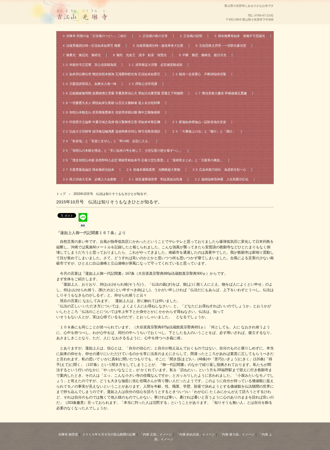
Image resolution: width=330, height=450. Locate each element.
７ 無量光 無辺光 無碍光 (81, 55)
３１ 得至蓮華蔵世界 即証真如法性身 (155, 179)
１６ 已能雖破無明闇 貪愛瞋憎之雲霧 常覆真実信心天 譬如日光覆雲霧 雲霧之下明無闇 (122, 93)
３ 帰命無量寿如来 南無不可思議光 (239, 36)
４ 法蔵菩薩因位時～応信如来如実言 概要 (91, 45)
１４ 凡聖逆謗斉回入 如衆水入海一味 (89, 84)
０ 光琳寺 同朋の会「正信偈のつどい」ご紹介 (94, 36)
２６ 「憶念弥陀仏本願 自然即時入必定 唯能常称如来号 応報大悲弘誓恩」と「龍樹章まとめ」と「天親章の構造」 (142, 160)
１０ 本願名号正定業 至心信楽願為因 (89, 64)
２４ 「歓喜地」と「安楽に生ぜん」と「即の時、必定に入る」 (106, 141)
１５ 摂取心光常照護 (142, 84)
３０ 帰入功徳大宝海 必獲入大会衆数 (89, 179)
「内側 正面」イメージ (156, 434)
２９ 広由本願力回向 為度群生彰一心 (219, 169)
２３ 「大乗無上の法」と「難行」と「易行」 (204, 131)
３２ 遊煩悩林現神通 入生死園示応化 (221, 179)
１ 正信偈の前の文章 (153, 36)
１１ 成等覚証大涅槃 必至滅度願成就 (155, 64)
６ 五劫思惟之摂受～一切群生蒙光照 (220, 45)
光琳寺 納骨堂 (68, 434)
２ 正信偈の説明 (190, 36)
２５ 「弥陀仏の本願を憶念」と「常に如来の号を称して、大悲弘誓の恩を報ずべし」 (122, 150)
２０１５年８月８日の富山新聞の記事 (109, 434)
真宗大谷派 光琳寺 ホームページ (83, 25)
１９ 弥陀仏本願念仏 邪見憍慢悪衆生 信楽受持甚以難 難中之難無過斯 (111, 112)
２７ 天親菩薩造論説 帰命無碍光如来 (88, 169)
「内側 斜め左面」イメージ (195, 434)
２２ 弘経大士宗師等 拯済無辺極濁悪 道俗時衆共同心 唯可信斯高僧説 (111, 131)
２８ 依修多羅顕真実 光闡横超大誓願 (153, 169)
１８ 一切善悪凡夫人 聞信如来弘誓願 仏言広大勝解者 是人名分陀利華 (111, 103)
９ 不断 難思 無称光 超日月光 (202, 55)
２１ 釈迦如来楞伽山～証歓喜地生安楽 (199, 122)
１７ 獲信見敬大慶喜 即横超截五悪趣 (221, 93)
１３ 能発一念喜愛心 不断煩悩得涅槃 (199, 74)
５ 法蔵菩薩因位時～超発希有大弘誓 (157, 45)
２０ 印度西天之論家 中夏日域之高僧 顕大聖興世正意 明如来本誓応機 (111, 122)
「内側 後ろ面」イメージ (236, 434)
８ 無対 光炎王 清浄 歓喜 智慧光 (139, 55)
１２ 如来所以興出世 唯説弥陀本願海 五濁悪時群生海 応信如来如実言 (111, 74)
